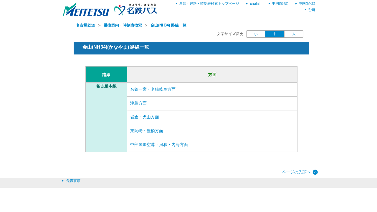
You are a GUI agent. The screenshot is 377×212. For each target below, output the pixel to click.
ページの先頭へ (296, 172)
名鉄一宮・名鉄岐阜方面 (153, 89)
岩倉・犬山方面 (144, 117)
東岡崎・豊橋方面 (146, 130)
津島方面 (138, 103)
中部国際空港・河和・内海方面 (159, 144)
